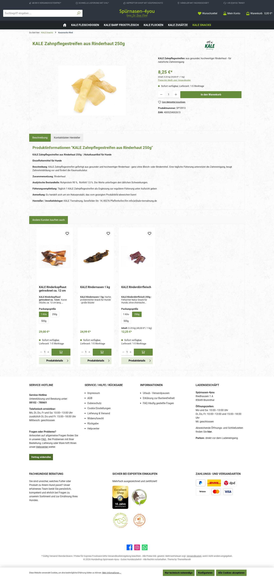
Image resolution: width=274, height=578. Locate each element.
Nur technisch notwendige (178, 572)
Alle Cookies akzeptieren (231, 572)
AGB (89, 398)
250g (54, 314)
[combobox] (39, 13)
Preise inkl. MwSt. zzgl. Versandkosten (174, 80)
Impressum (93, 393)
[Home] (65, 25)
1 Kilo (44, 314)
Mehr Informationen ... (111, 573)
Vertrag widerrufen (41, 457)
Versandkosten (194, 556)
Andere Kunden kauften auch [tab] (48, 219)
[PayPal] (201, 483)
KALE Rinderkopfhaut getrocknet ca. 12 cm (52, 288)
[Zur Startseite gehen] (137, 13)
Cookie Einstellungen (99, 408)
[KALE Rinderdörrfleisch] (137, 256)
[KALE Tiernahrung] (223, 45)
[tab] (40, 138)
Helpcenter (42, 446)
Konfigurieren (205, 572)
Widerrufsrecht (95, 418)
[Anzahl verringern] (161, 94)
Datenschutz (94, 403)
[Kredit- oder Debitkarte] (222, 491)
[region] (92, 91)
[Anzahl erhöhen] (176, 94)
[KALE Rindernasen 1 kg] (96, 256)
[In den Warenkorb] (61, 352)
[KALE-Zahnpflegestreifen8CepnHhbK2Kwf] (92, 91)
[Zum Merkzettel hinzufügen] (67, 233)
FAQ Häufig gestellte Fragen (158, 403)
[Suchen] (78, 13)
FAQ (44, 439)
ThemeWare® (184, 559)
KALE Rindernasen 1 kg (95, 287)
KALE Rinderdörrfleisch (136, 287)
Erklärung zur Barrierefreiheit (159, 398)
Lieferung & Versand (98, 413)
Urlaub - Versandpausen (156, 393)
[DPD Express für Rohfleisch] (229, 483)
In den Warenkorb (211, 94)
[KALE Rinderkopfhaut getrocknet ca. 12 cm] (54, 256)
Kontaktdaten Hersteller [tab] (67, 137)
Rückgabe (92, 423)
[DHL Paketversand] (214, 483)
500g (43, 321)
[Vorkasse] (202, 491)
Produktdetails (54, 360)
